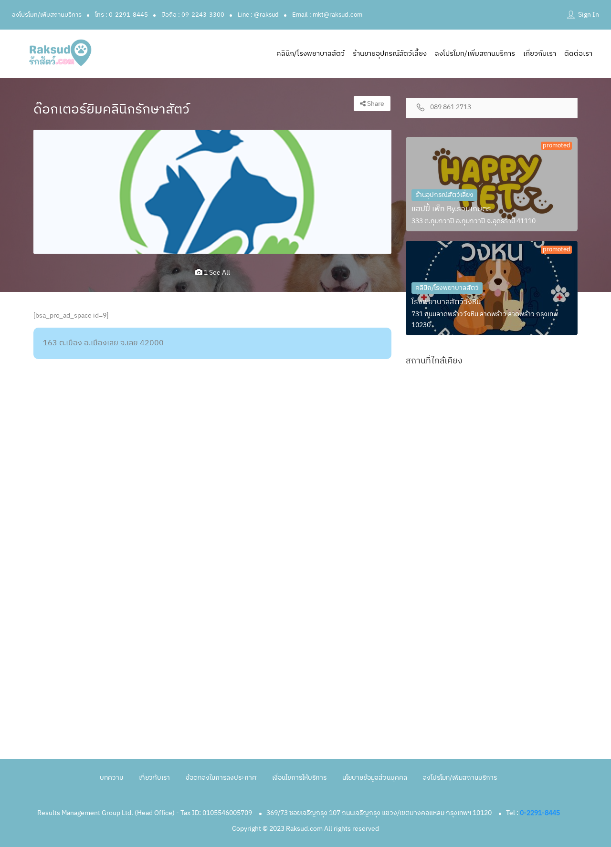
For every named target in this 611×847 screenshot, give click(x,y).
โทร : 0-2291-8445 (121, 15)
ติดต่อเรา (578, 54)
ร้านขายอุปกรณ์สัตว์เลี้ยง (390, 54)
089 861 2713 (450, 108)
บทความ (111, 777)
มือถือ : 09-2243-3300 (192, 15)
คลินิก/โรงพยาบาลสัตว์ (310, 54)
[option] (212, 192)
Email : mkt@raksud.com (327, 15)
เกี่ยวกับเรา (539, 54)
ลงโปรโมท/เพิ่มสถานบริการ (47, 15)
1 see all (216, 272)
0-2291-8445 (540, 812)
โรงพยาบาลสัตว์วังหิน (446, 302)
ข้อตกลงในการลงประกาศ (221, 777)
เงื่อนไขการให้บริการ (299, 777)
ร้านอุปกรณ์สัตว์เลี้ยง (444, 194)
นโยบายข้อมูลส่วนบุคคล (374, 777)
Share (375, 103)
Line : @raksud (258, 15)
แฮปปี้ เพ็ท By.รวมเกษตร (451, 209)
